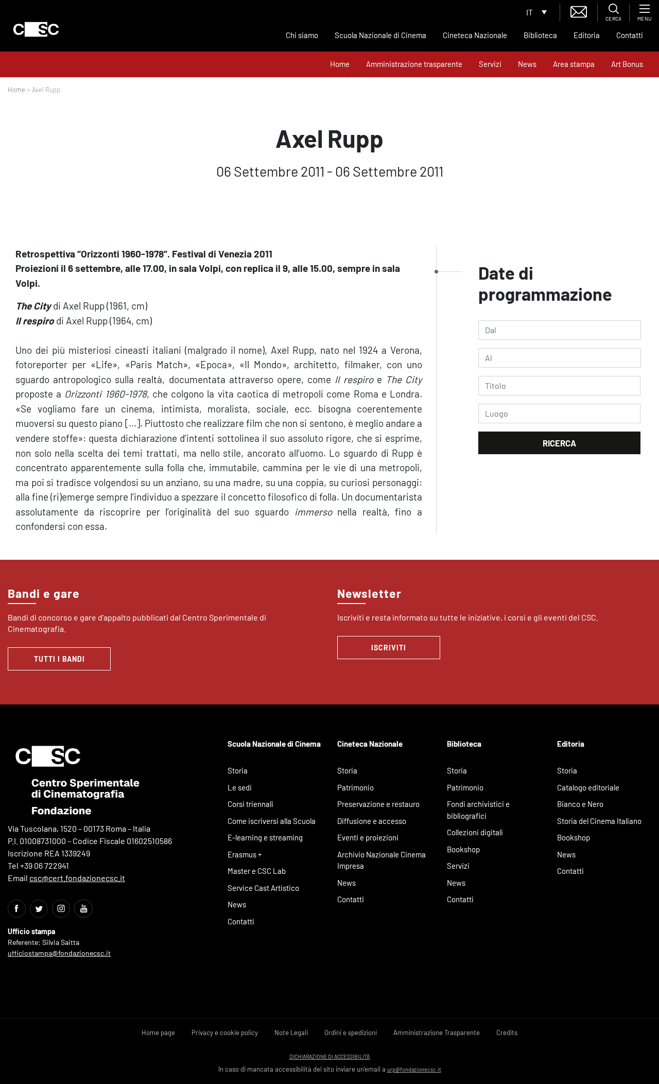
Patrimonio (355, 787)
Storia (238, 770)
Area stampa (574, 63)
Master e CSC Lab (257, 870)
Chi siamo (302, 35)
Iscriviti (388, 647)
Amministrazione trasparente (414, 63)
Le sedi (240, 787)
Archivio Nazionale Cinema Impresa (381, 860)
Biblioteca (540, 35)
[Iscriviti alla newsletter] (578, 10)
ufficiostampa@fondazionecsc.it (59, 953)
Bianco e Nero (580, 803)
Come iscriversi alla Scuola (272, 820)
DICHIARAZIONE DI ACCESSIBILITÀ (329, 1056)
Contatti (629, 35)
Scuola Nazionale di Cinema (380, 35)
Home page (158, 1032)
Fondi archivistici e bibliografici (478, 809)
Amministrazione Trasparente (436, 1032)
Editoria (587, 35)
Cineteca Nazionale (475, 35)
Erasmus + (245, 854)
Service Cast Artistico (263, 887)
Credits (506, 1032)
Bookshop (463, 849)
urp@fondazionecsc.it (414, 1069)
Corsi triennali (250, 803)
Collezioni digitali (475, 832)
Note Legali (291, 1032)
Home (340, 63)
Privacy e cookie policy (225, 1032)
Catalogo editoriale (588, 787)
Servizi (490, 63)
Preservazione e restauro (378, 803)
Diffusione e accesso (371, 820)
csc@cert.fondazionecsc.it (77, 878)
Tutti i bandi (59, 659)
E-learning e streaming (265, 837)
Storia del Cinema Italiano (599, 820)
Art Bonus (627, 63)
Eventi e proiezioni (367, 837)
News (527, 63)
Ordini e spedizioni (350, 1032)
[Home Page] (36, 29)
